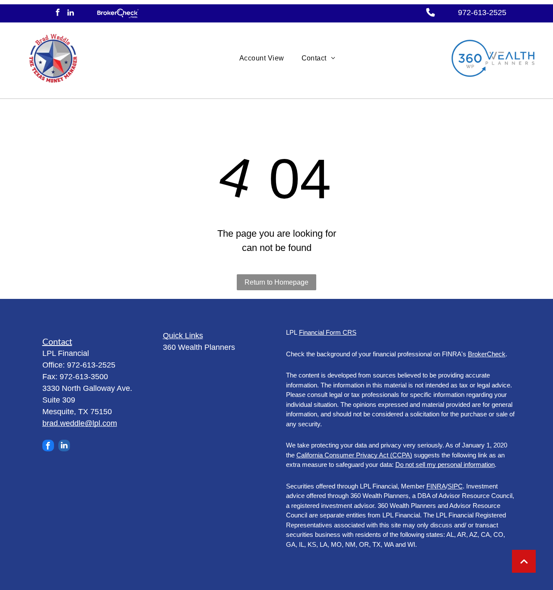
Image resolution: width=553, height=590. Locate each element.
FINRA (436, 486)
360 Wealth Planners (199, 347)
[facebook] (57, 13)
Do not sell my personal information (445, 464)
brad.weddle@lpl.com (79, 423)
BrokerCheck (486, 354)
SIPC (455, 486)
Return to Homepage (276, 282)
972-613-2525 (482, 12)
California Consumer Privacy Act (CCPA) (354, 455)
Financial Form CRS (327, 332)
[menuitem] (262, 58)
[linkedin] (70, 13)
